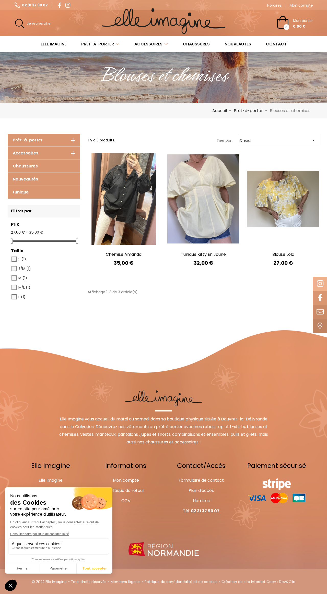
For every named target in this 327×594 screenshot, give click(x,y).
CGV (126, 501)
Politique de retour (126, 490)
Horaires (201, 501)
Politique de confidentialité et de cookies (181, 581)
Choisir (278, 140)
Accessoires (148, 44)
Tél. (201, 511)
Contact (276, 44)
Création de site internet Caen (248, 581)
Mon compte (126, 480)
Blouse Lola (283, 254)
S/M (24, 268)
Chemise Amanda (124, 254)
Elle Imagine (51, 480)
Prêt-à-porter (97, 44)
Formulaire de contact (201, 480)
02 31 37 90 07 (34, 5)
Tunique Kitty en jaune (203, 254)
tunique (21, 192)
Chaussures (196, 44)
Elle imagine (53, 44)
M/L (24, 287)
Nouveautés (238, 44)
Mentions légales (126, 581)
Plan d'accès (201, 490)
